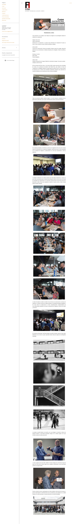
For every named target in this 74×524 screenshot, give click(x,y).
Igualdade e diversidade (6, 18)
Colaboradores (4, 9)
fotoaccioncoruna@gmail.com (7, 31)
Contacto (3, 13)
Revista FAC (4, 20)
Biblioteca (4, 11)
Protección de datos (5, 16)
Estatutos (3, 38)
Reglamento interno (5, 40)
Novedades (4, 4)
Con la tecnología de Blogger (10, 60)
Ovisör (3, 6)
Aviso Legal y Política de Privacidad (8, 42)
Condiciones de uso (5, 15)
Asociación (4, 8)
